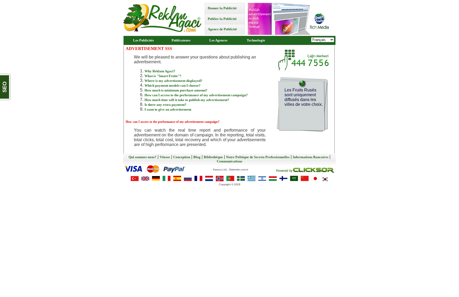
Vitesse (165, 157)
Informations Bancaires (310, 157)
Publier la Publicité (222, 19)
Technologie (256, 40)
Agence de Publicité (222, 29)
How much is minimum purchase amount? (175, 90)
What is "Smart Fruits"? (162, 76)
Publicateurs (181, 40)
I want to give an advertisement (167, 109)
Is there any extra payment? (165, 105)
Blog (197, 157)
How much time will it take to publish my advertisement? (186, 100)
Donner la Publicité (222, 8)
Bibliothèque (213, 157)
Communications (229, 161)
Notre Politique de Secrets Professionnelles (258, 157)
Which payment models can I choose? (172, 85)
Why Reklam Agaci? (159, 71)
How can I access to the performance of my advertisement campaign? (196, 95)
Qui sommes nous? (142, 157)
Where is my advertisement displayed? (173, 81)
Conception (181, 157)
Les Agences (218, 40)
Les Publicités (143, 40)
